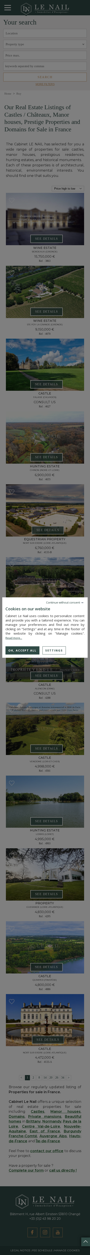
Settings (54, 650)
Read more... (13, 638)
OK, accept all (22, 650)
